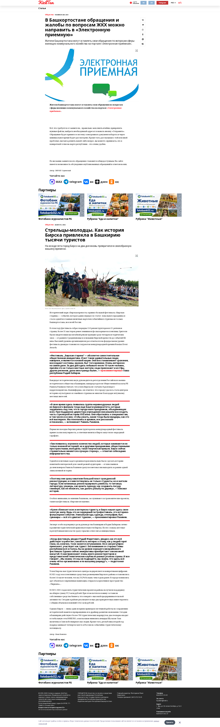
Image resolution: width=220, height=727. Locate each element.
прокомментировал (111, 370)
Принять (169, 722)
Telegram (162, 3)
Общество (49, 15)
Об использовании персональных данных (52, 709)
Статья (42, 8)
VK (143, 3)
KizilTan (46, 2)
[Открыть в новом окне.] (56, 181)
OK (151, 3)
